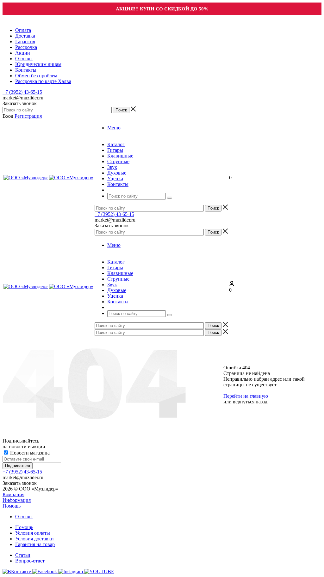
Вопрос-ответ (30, 560)
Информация (17, 500)
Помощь (12, 506)
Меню (114, 127)
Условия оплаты (32, 533)
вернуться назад (250, 401)
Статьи (22, 555)
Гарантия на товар (35, 544)
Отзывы (24, 516)
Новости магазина (29, 452)
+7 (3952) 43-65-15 (22, 92)
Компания (13, 494)
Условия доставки (34, 538)
